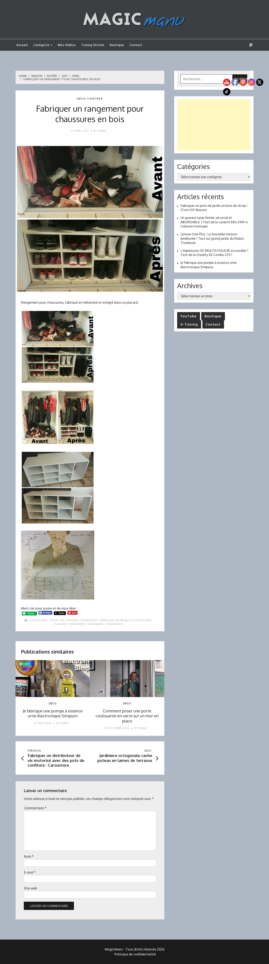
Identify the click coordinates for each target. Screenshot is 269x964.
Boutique (117, 45)
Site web (30, 888)
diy (62, 620)
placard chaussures (70, 624)
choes (54, 620)
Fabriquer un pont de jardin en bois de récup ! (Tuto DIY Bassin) (213, 208)
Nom (29, 856)
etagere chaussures (81, 620)
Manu (102, 130)
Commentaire (35, 808)
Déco (81, 98)
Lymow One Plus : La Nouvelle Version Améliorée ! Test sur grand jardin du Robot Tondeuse (212, 238)
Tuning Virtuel (92, 45)
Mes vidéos (67, 45)
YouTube (188, 316)
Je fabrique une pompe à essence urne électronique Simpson (53, 713)
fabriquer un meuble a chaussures (125, 620)
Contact (136, 45)
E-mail (30, 872)
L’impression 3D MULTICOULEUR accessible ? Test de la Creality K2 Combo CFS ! (214, 252)
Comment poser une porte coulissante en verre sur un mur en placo (127, 715)
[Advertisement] (214, 124)
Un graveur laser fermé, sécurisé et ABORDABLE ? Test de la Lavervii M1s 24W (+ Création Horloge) (214, 222)
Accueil (22, 45)
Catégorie (41, 45)
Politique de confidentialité (135, 954)
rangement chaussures (105, 624)
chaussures (38, 620)
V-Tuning (189, 324)
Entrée (96, 98)
